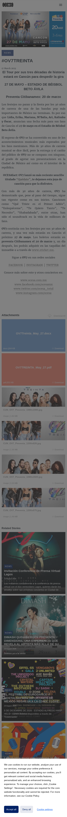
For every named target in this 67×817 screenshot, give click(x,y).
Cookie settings (45, 809)
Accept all (11, 809)
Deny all (26, 809)
